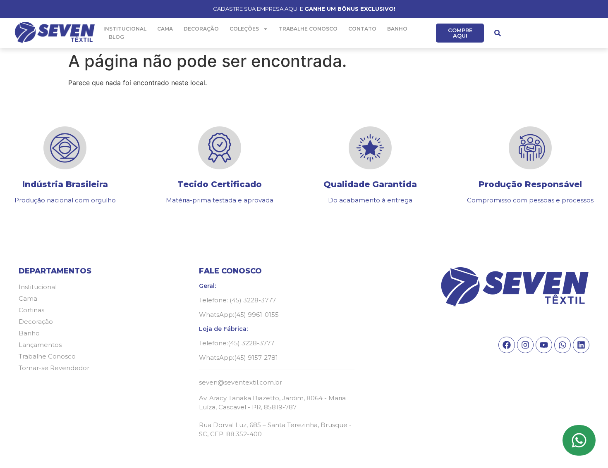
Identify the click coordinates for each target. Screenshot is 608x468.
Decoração (201, 29)
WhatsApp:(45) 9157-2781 (238, 357)
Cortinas (31, 310)
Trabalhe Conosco (308, 29)
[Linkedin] (581, 345)
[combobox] (543, 33)
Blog (116, 37)
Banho (397, 29)
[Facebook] (506, 345)
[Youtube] (544, 345)
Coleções (244, 29)
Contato (362, 29)
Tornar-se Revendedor (54, 368)
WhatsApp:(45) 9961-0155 (239, 314)
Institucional (124, 29)
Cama (165, 29)
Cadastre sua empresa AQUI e (304, 8)
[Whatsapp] (562, 345)
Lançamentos (40, 345)
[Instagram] (525, 345)
